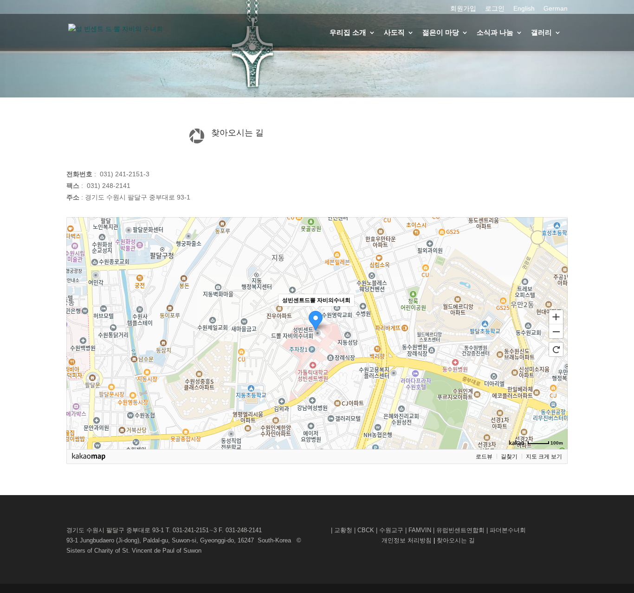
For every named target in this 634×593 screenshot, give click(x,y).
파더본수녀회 (508, 530)
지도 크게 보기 (544, 456)
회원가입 (463, 8)
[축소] (556, 332)
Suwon (192, 550)
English (524, 8)
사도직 (394, 32)
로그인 (495, 8)
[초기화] (556, 349)
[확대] (556, 316)
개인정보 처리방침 (407, 540)
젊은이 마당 (440, 32)
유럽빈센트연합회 (460, 530)
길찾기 (509, 456)
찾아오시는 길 (456, 540)
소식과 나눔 (495, 32)
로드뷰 (484, 456)
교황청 (343, 530)
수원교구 (391, 530)
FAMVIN (419, 530)
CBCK (365, 530)
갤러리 (541, 32)
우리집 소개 (348, 32)
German (555, 8)
